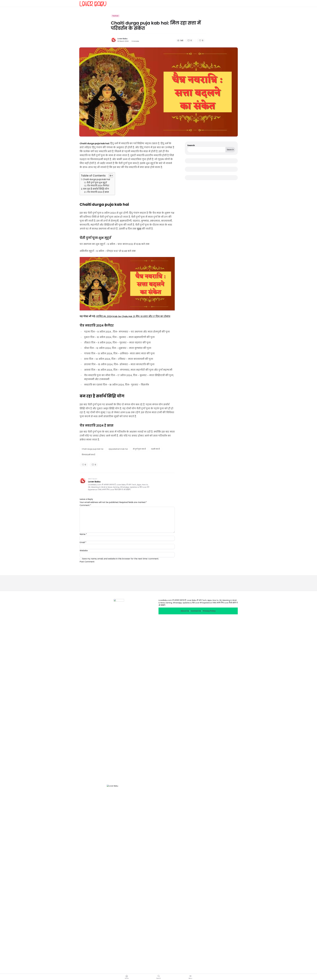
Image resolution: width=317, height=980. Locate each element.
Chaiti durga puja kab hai (96, 179)
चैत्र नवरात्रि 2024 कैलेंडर (98, 185)
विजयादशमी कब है (88, 454)
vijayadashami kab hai (118, 449)
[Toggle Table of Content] (109, 176)
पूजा (139, 228)
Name (83, 534)
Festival (115, 16)
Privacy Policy (209, 611)
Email (83, 542)
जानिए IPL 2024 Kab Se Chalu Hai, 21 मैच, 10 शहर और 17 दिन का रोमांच (133, 316)
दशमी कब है (155, 449)
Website (84, 550)
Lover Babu (122, 38)
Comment (85, 505)
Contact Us (196, 611)
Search (191, 145)
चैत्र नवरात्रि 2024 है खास (98, 192)
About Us (185, 611)
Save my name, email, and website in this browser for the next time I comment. (120, 558)
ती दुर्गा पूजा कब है (139, 449)
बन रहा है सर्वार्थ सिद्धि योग (96, 188)
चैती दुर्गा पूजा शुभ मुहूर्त (97, 182)
